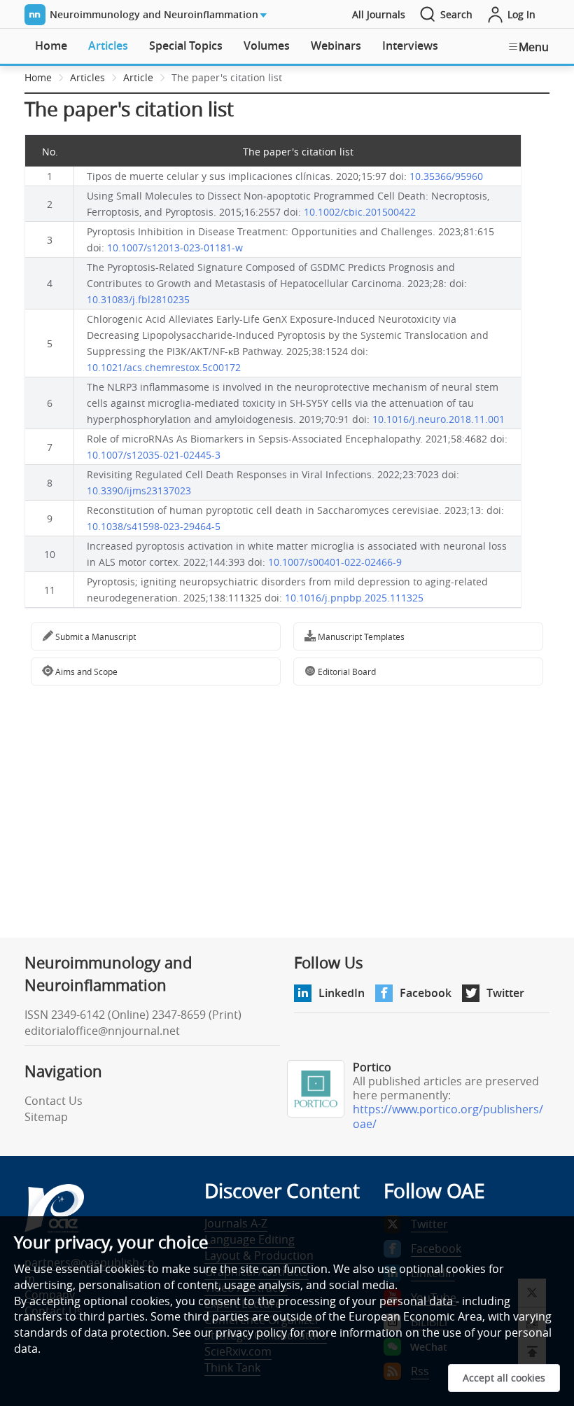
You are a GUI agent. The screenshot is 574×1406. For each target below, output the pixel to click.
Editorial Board (346, 671)
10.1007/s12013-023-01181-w (175, 247)
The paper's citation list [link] (227, 77)
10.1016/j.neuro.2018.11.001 (438, 419)
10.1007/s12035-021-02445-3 (153, 454)
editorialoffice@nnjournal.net (102, 1030)
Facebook (425, 993)
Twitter (505, 993)
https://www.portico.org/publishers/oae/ (448, 1116)
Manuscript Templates (360, 636)
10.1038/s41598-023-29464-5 (153, 526)
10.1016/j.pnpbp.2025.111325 (354, 597)
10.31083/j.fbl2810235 (138, 299)
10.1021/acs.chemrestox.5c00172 (164, 367)
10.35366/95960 (446, 176)
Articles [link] (87, 77)
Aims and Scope (85, 671)
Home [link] (38, 77)
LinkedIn (341, 993)
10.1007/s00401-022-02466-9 (335, 562)
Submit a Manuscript (94, 636)
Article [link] (138, 77)
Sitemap (46, 1117)
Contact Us (53, 1100)
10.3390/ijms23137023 (139, 490)
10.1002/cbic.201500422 (360, 211)
